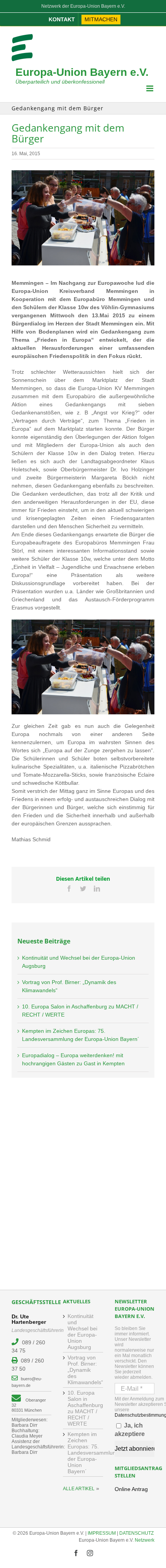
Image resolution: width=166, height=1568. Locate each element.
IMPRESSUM (102, 1533)
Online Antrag (131, 1489)
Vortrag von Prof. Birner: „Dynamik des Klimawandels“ (83, 1369)
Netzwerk (144, 1540)
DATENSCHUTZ (136, 1533)
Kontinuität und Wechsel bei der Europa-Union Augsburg (82, 1331)
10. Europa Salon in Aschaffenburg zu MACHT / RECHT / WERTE (83, 1408)
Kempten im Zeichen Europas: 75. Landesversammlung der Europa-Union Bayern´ (83, 1452)
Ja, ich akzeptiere (130, 1429)
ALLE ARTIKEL (79, 1488)
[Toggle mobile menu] (150, 88)
